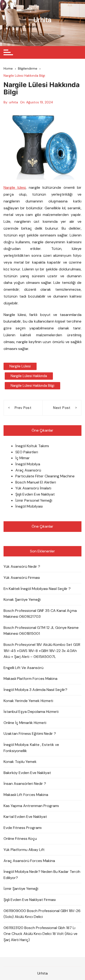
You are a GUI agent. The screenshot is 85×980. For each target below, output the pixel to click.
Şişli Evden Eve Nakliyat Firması (30, 899)
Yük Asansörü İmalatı (33, 488)
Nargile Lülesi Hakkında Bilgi (32, 385)
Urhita (42, 20)
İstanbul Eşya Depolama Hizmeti (31, 711)
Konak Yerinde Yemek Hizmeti (28, 700)
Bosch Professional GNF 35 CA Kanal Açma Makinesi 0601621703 (40, 613)
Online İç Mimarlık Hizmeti (25, 722)
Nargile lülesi (15, 187)
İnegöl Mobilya (27, 464)
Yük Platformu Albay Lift (24, 849)
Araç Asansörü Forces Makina (29, 860)
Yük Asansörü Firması (22, 577)
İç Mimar (22, 457)
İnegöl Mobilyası (29, 506)
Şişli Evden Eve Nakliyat (35, 494)
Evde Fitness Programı (23, 827)
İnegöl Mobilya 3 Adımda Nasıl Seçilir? (35, 689)
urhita (13, 102)
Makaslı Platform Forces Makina (30, 678)
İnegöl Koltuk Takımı (32, 445)
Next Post (61, 407)
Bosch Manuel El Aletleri (35, 482)
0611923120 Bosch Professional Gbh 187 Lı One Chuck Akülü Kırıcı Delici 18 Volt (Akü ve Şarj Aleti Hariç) (40, 933)
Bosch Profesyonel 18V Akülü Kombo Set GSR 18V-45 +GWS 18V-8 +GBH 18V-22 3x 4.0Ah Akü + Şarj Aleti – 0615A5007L (42, 650)
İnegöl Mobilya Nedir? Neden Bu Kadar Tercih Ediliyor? (42, 874)
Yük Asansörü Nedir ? (22, 566)
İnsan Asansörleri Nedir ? (25, 783)
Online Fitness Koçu (20, 838)
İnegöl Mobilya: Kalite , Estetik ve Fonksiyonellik (31, 747)
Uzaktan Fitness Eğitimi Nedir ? (30, 733)
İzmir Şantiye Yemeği (21, 888)
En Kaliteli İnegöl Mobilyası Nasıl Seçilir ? (37, 588)
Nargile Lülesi (20, 366)
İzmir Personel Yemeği (33, 500)
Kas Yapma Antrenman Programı (31, 805)
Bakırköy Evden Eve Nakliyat (27, 772)
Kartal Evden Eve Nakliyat (25, 816)
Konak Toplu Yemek (20, 761)
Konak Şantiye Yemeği (22, 599)
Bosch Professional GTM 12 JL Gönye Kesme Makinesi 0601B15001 (41, 630)
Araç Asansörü (28, 470)
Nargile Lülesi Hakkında (29, 376)
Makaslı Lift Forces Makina (26, 794)
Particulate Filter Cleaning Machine (45, 476)
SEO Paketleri (26, 452)
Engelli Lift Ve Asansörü (23, 667)
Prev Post (23, 407)
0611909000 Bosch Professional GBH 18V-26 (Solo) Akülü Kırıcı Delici (42, 913)
